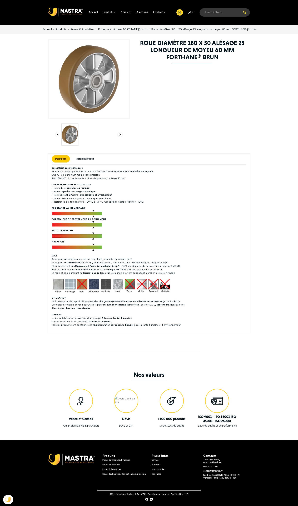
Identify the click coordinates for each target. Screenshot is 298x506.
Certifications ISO (179, 494)
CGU (143, 494)
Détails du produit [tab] (85, 158)
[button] (8, 499)
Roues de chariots (111, 465)
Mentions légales (125, 494)
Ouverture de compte (158, 494)
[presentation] (57, 134)
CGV (137, 494)
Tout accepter (29, 488)
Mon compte (158, 469)
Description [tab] (60, 158)
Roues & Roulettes (111, 469)
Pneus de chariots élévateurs (116, 460)
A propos (156, 465)
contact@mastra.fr (212, 471)
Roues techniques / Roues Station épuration (124, 474)
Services (156, 460)
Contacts (156, 474)
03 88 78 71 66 (210, 467)
